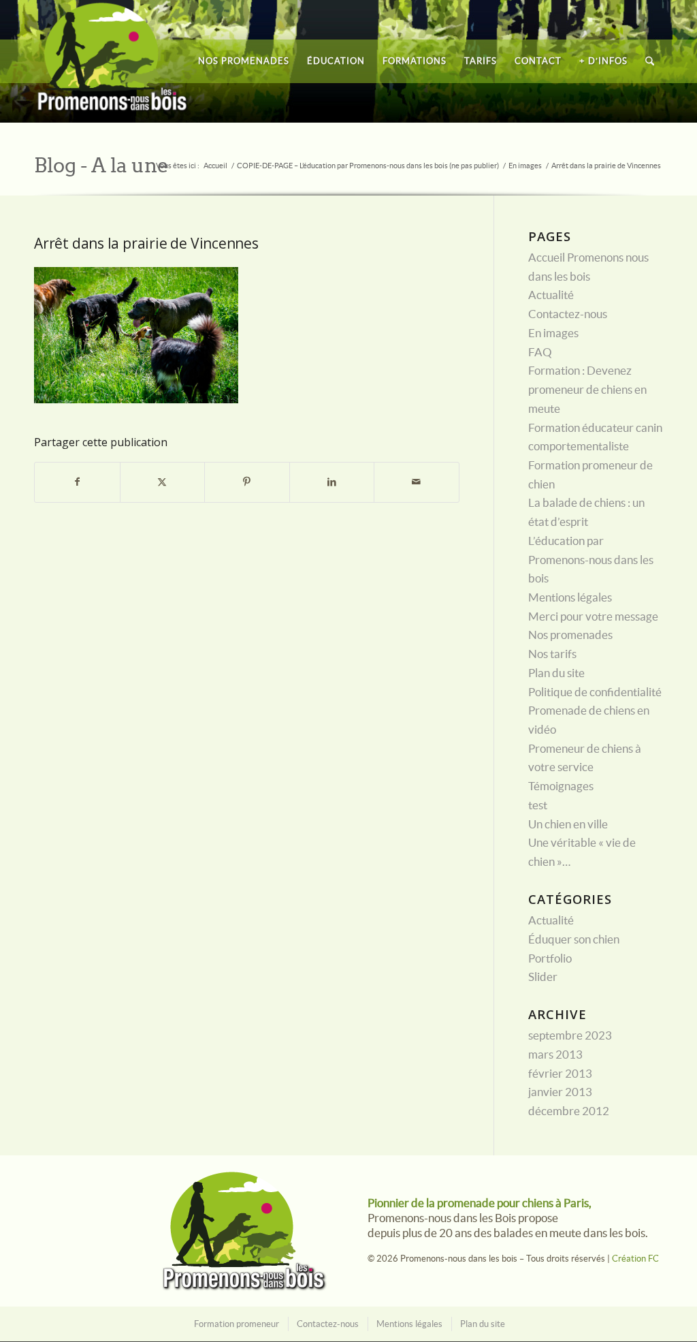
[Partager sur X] (162, 482)
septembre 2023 (570, 1035)
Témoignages (561, 786)
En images (553, 333)
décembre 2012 (568, 1111)
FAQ (540, 352)
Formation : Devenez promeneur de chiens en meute (587, 389)
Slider (542, 977)
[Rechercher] (649, 61)
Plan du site (556, 673)
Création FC (635, 1258)
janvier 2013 (560, 1092)
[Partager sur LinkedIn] (332, 482)
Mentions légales (570, 597)
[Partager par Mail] (416, 482)
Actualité (551, 295)
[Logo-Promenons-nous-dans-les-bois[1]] (113, 61)
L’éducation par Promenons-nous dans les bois (590, 559)
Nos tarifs (552, 654)
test (537, 805)
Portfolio (550, 958)
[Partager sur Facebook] (77, 482)
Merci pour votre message (593, 616)
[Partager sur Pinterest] (247, 482)
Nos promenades (570, 635)
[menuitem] (243, 61)
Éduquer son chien (573, 939)
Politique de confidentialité (595, 692)
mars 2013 (555, 1054)
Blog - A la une (101, 165)
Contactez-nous (567, 314)
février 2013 (560, 1073)
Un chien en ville (568, 824)
